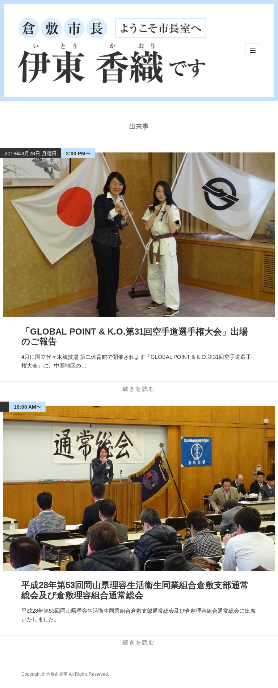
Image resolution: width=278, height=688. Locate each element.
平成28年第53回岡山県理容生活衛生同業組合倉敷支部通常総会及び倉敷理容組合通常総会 (135, 590)
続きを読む (139, 389)
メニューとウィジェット (252, 50)
